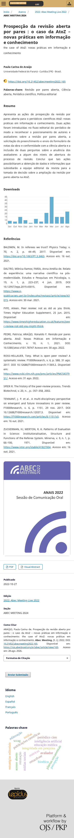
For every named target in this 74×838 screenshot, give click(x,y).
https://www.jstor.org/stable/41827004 (27, 447)
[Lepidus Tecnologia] (17, 799)
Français (10, 707)
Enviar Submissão (18, 674)
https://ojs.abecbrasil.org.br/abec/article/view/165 (31, 647)
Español (10, 701)
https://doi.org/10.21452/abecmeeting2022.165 (37, 81)
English (9, 696)
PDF (11, 566)
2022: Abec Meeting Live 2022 (50, 11)
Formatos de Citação (18, 658)
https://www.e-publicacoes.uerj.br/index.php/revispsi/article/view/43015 (37, 295)
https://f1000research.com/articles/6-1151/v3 (31, 416)
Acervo (22, 11)
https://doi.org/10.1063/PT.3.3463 (24, 256)
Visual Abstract (32, 566)
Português (11, 712)
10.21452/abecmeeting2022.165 (20, 643)
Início (6, 11)
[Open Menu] (3, 3)
